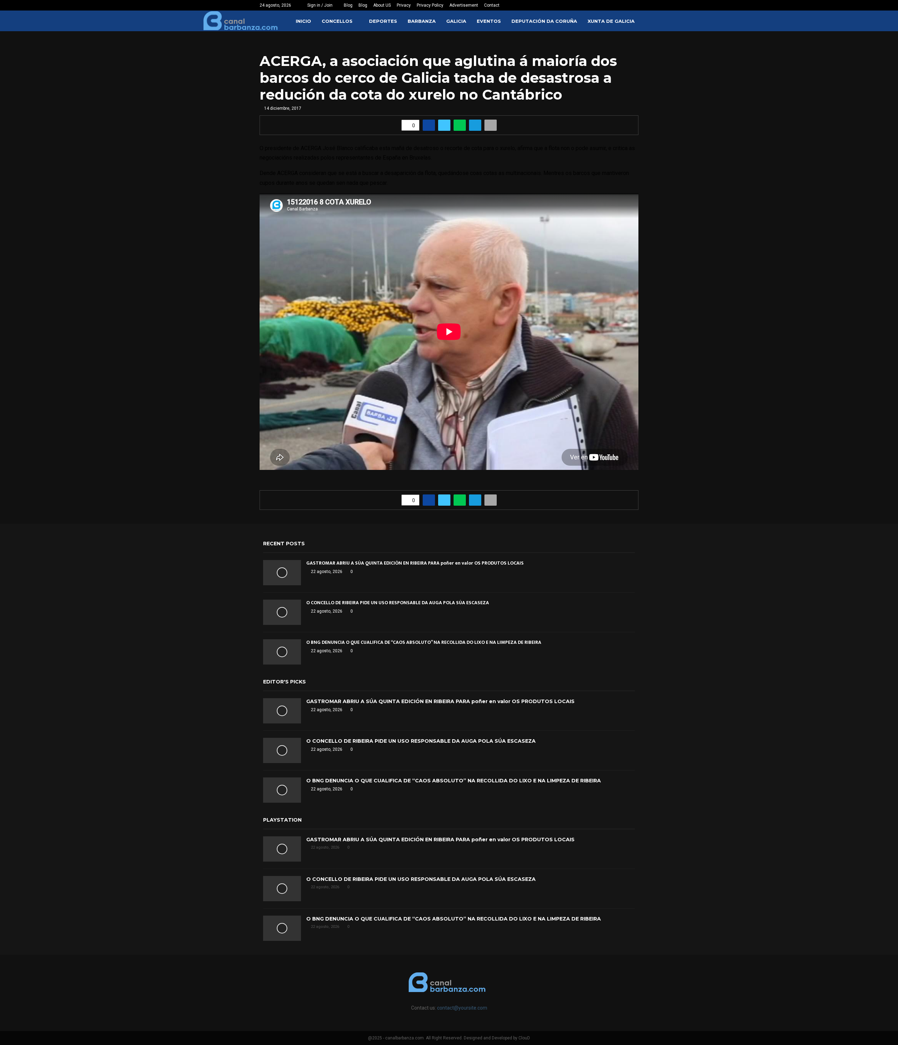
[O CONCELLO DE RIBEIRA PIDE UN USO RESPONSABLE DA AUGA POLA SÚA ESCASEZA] (282, 612)
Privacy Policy (430, 5)
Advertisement (463, 5)
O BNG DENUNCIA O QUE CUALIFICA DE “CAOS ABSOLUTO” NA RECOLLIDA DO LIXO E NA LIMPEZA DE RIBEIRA (423, 642)
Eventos (489, 21)
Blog (348, 5)
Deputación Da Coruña (544, 21)
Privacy (404, 5)
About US (382, 5)
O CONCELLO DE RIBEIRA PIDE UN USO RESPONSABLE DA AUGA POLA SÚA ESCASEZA (397, 603)
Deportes (383, 21)
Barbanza (422, 21)
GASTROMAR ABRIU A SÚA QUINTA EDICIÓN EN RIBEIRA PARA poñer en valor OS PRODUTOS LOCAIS (415, 563)
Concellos (337, 21)
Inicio (303, 21)
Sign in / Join (319, 5)
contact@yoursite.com (462, 1008)
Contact (492, 5)
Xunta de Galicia (611, 21)
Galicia (456, 21)
